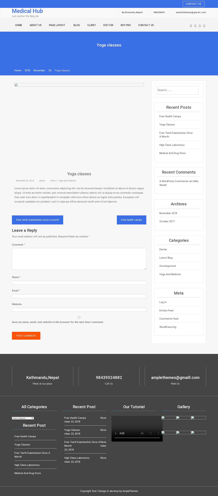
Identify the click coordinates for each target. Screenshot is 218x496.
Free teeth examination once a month (37, 219)
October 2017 (167, 221)
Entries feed (166, 310)
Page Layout (57, 25)
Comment (18, 244)
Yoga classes (79, 174)
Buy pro (126, 25)
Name (16, 277)
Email (16, 290)
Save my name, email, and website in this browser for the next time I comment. (58, 322)
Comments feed (168, 318)
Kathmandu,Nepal (132, 12)
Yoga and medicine (67, 181)
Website (17, 304)
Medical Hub (27, 11)
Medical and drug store (172, 153)
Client (91, 25)
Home (18, 25)
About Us (36, 25)
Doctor (108, 25)
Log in (162, 302)
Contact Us (193, 3)
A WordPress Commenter (174, 181)
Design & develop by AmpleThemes (118, 491)
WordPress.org (167, 327)
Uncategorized (167, 265)
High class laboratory (171, 145)
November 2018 (168, 213)
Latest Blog (166, 257)
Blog (77, 25)
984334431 (159, 12)
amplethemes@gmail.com (191, 12)
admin (42, 181)
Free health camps (131, 219)
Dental (163, 249)
